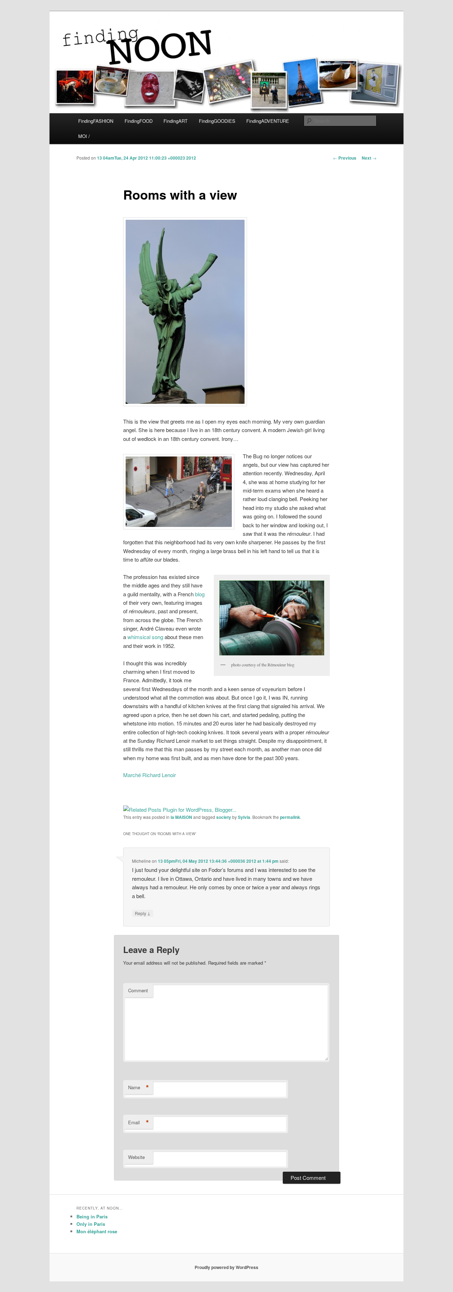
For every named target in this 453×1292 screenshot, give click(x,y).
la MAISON (181, 817)
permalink (290, 817)
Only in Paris (90, 1224)
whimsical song (145, 637)
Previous (344, 158)
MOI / (84, 136)
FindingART (176, 120)
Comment (138, 990)
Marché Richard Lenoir (149, 775)
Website (136, 1157)
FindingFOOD (139, 120)
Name (138, 1087)
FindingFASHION (95, 120)
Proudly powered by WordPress (226, 1267)
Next (369, 158)
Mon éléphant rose (96, 1231)
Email (138, 1122)
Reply (142, 913)
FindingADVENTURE (267, 120)
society (223, 817)
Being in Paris (92, 1216)
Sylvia (244, 817)
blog (200, 594)
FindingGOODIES (217, 120)
